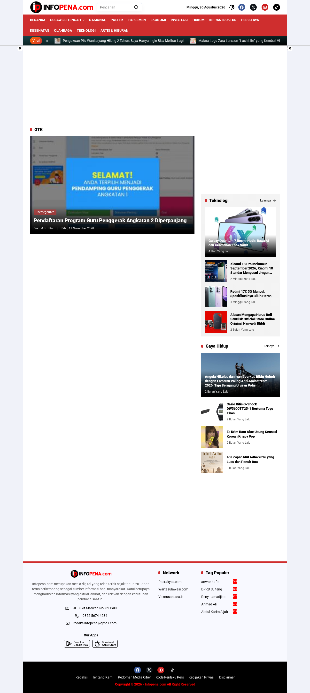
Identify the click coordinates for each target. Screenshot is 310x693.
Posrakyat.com (169, 582)
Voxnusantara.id (171, 597)
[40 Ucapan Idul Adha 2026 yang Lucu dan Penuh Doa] (212, 462)
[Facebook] (241, 7)
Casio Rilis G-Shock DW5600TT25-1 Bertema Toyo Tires (250, 408)
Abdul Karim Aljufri (219, 612)
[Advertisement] (155, 86)
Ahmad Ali (219, 604)
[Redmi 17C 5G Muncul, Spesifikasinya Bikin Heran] (216, 296)
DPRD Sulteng (219, 589)
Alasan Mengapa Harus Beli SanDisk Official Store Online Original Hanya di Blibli (252, 319)
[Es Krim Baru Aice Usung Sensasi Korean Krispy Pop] (212, 437)
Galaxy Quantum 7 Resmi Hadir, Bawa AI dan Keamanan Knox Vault (239, 243)
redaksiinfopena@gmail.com (94, 623)
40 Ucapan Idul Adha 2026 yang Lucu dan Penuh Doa (250, 459)
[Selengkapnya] (91, 574)
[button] (136, 7)
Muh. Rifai (47, 228)
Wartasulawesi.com (173, 589)
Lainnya (265, 200)
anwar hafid (219, 582)
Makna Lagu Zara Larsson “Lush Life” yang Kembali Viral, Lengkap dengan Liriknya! (247, 41)
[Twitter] (253, 7)
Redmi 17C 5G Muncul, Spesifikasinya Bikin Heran (250, 294)
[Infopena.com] (61, 7)
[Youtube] (265, 7)
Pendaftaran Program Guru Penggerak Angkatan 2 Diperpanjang (110, 220)
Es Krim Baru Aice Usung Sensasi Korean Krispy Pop (252, 434)
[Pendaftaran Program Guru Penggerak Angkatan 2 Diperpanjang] (112, 185)
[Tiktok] (276, 7)
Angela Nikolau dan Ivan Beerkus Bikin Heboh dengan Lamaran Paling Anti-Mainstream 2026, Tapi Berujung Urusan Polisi (240, 381)
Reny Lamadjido (219, 597)
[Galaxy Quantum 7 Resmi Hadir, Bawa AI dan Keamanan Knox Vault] (240, 232)
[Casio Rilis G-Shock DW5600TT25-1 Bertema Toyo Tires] (212, 412)
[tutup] (20, 48)
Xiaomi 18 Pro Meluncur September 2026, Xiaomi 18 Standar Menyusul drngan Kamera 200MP (251, 268)
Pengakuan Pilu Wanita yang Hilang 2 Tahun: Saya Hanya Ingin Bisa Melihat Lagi (108, 41)
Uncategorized (45, 212)
